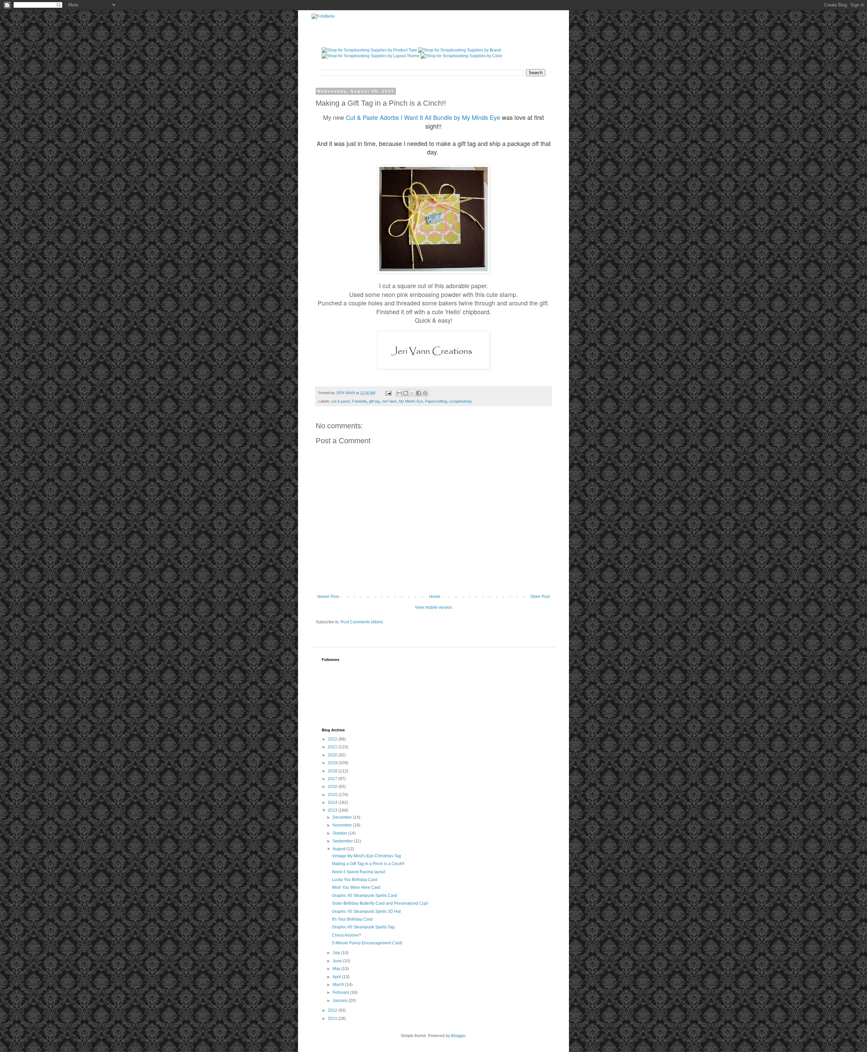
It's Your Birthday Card (352, 919)
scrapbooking (460, 401)
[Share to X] (412, 393)
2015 (333, 794)
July (337, 952)
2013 (333, 810)
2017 (333, 778)
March (339, 984)
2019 (333, 762)
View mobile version (433, 607)
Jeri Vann (389, 401)
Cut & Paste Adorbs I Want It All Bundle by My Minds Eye (423, 117)
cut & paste (340, 401)
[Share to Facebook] (418, 393)
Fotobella (359, 401)
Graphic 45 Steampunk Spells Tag (363, 927)
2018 (333, 771)
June (338, 961)
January (340, 1000)
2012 (333, 1010)
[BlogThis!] (405, 393)
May (337, 968)
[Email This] (399, 393)
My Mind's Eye (411, 401)
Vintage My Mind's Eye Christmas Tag (366, 856)
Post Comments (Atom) (362, 622)
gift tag (374, 401)
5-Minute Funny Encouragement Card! (367, 943)
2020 (333, 755)
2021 (333, 747)
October (340, 833)
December (343, 817)
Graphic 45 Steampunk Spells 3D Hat (366, 911)
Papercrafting (436, 401)
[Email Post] (388, 393)
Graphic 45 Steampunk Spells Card (364, 895)
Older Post (540, 596)
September (343, 841)
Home (434, 596)
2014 (333, 802)
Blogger (458, 1035)
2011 (333, 1018)
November (343, 825)
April (337, 976)
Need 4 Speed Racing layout (358, 871)
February (341, 992)
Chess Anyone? (346, 935)
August (339, 848)
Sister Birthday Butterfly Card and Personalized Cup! (380, 903)
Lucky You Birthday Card (354, 879)
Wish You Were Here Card (356, 887)
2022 (333, 739)
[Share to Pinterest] (425, 393)
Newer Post (328, 596)
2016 (333, 786)
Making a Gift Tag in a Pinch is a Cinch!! (368, 863)
